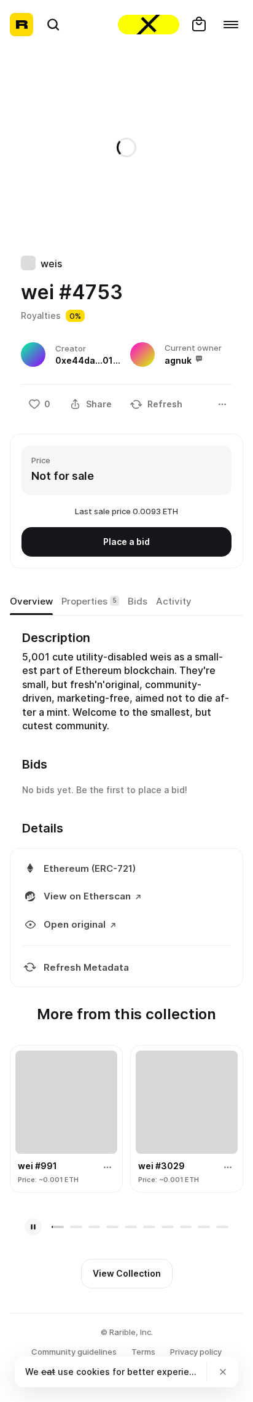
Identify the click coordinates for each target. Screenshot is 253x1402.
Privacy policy (196, 1352)
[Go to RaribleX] (148, 24)
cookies (93, 1371)
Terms (143, 1352)
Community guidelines (74, 1352)
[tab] (31, 601)
